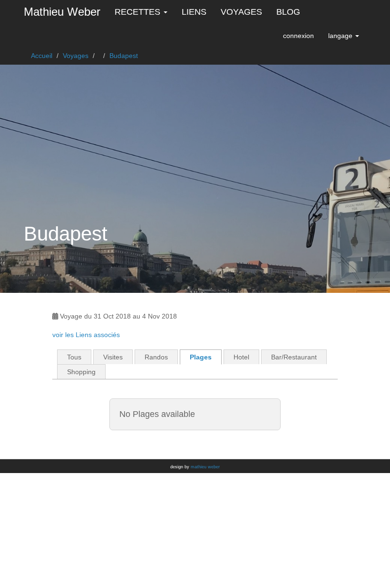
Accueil (41, 55)
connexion (298, 35)
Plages (201, 357)
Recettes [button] (139, 12)
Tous (74, 357)
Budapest (123, 55)
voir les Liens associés (86, 335)
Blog (288, 12)
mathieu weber (205, 466)
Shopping (81, 372)
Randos (156, 357)
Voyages (241, 12)
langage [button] (341, 35)
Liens (194, 12)
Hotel (241, 357)
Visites (113, 357)
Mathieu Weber (62, 11)
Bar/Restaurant (294, 357)
